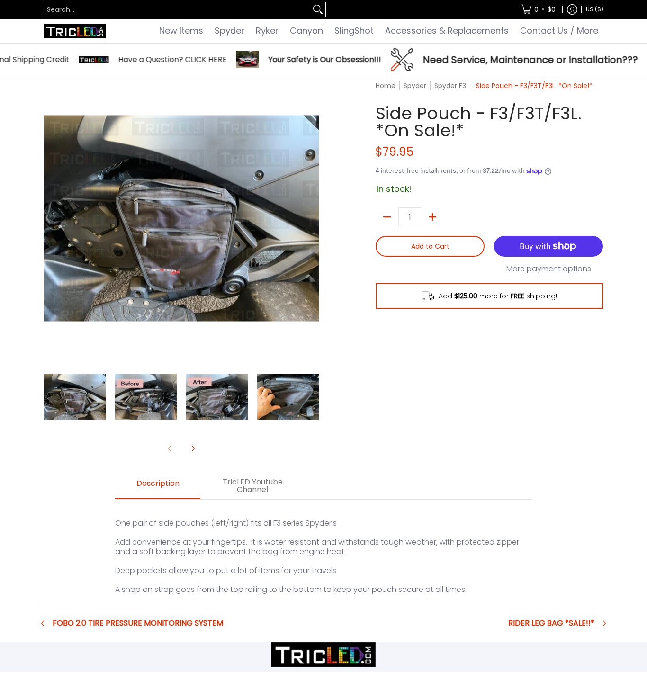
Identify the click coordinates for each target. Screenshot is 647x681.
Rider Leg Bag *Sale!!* (551, 623)
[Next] (312, 218)
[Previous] (50, 218)
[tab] (157, 486)
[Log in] (572, 9)
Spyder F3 (450, 85)
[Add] (432, 216)
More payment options (548, 269)
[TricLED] (75, 31)
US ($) (594, 9)
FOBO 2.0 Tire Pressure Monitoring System (138, 623)
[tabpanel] (323, 551)
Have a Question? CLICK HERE (155, 59)
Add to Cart (430, 246)
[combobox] (176, 9)
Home (385, 85)
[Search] (317, 9)
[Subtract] (387, 216)
